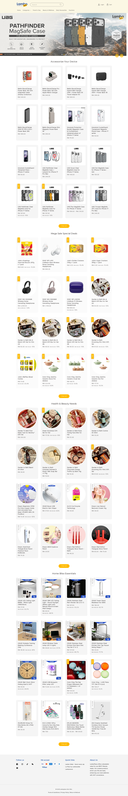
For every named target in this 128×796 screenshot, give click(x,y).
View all (64, 226)
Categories (26, 10)
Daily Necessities (61, 10)
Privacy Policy (65, 792)
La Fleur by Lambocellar (72, 766)
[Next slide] (121, 55)
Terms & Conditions (54, 792)
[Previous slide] (117, 55)
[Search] (60, 4)
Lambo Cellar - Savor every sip (74, 764)
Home (19, 10)
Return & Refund (75, 792)
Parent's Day (37, 10)
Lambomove (69, 769)
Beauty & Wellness (48, 10)
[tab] (61, 54)
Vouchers (71, 10)
